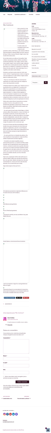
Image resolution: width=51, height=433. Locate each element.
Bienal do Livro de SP (36, 49)
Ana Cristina (11, 317)
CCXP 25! (34, 65)
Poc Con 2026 (35, 54)
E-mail (5, 362)
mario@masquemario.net (8, 421)
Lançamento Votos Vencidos (38, 51)
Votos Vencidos (35, 68)
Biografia (10, 14)
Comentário (6, 338)
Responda (10, 324)
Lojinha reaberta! (35, 63)
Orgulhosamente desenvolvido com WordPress (13, 429)
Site (4, 369)
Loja (4, 14)
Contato (38, 14)
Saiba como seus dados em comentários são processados (16, 387)
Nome (5, 356)
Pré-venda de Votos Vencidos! (38, 56)
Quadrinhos (8, 303)
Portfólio (31, 14)
